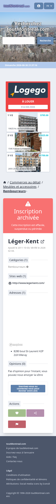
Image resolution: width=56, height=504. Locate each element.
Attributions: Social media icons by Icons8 (28, 483)
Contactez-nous (14, 461)
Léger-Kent (24, 241)
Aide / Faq (11, 456)
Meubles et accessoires (20, 187)
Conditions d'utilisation (18, 474)
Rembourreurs (14, 191)
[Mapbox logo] (16, 345)
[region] (28, 322)
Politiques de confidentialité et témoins (26, 479)
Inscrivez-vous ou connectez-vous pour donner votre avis (28, 388)
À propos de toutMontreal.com (22, 448)
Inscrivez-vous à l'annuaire (20, 452)
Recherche (45, 40)
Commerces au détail (25, 182)
